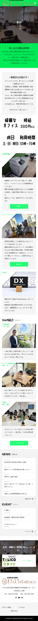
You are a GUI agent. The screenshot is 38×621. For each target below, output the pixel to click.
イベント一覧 (29, 531)
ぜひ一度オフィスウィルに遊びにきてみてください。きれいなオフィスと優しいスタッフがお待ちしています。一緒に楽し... (19, 393)
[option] (19, 24)
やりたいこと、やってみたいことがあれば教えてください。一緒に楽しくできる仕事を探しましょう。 (19, 432)
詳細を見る (19, 206)
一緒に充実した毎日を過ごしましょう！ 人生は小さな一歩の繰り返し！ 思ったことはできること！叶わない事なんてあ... (19, 354)
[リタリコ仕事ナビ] (19, 556)
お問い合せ (14, 611)
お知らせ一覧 (29, 499)
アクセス (22, 607)
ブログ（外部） (7, 607)
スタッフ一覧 (19, 443)
